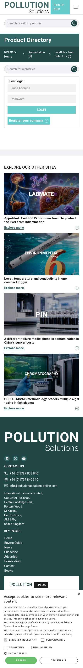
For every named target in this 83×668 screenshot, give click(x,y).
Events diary (12, 561)
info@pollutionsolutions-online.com (33, 486)
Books (8, 570)
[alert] (41, 629)
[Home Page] (26, 7)
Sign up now (59, 7)
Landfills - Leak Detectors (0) (64, 54)
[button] (5, 640)
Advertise (10, 557)
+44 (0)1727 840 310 (24, 479)
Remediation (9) (37, 54)
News (8, 547)
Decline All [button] (58, 660)
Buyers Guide (13, 543)
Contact (9, 566)
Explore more (14, 227)
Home (8, 538)
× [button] (78, 594)
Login (41, 110)
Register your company (26, 120)
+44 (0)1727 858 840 (24, 473)
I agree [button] (21, 660)
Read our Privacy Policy (60, 634)
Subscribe (11, 552)
